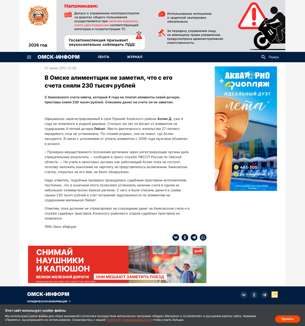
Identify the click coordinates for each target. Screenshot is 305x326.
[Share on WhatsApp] (201, 237)
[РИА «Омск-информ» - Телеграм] (264, 294)
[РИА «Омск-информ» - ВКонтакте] (243, 294)
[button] (29, 57)
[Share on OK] (183, 237)
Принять (287, 319)
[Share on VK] (175, 237)
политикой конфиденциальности (129, 319)
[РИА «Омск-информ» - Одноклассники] (254, 294)
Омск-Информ (59, 57)
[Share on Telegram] (192, 237)
